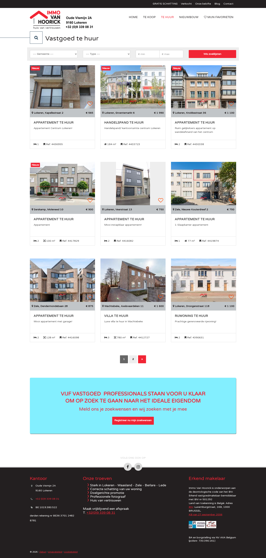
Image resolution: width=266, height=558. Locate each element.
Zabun (42, 552)
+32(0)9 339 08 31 (101, 513)
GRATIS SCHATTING (165, 3)
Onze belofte (203, 3)
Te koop (149, 17)
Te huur (167, 17)
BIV (191, 507)
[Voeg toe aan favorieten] (90, 104)
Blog (217, 3)
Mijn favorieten (220, 17)
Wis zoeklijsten (212, 53)
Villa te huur (116, 316)
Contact (228, 3)
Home (133, 17)
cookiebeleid (71, 552)
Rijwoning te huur (191, 316)
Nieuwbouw (189, 17)
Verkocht (186, 3)
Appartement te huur (53, 122)
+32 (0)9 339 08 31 (47, 498)
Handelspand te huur (123, 122)
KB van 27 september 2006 (205, 514)
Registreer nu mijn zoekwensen (133, 420)
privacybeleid (55, 552)
